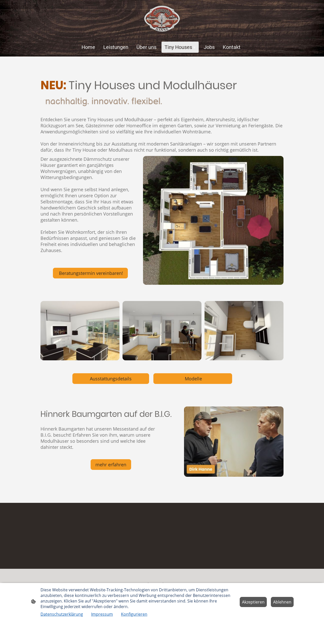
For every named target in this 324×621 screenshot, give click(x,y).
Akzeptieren (253, 602)
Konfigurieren (134, 614)
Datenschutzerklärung (61, 614)
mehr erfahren (111, 465)
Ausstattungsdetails (111, 379)
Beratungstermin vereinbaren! (90, 273)
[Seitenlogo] (162, 18)
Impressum (102, 614)
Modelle (193, 379)
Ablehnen (282, 602)
